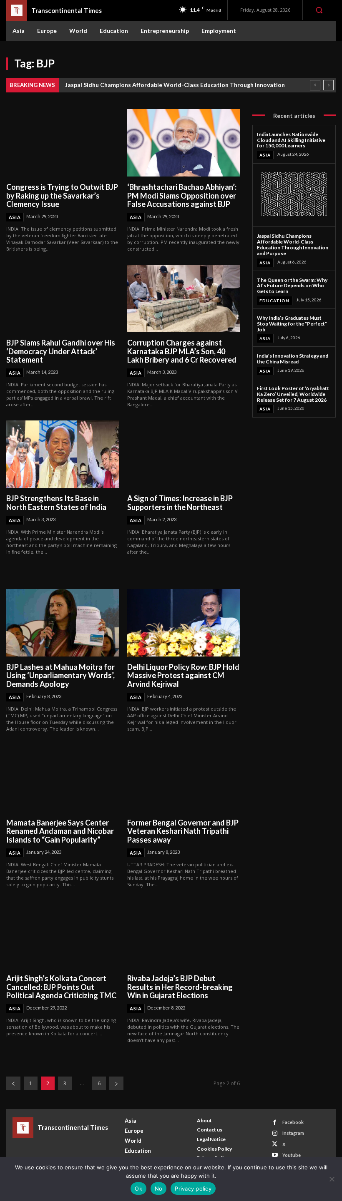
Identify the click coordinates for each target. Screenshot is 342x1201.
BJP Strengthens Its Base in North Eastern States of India (56, 503)
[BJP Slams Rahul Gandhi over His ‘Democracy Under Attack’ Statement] (62, 298)
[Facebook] (274, 1122)
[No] (331, 1179)
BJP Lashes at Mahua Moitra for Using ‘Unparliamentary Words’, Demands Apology (60, 675)
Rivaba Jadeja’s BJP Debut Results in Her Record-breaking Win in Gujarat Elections (180, 987)
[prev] (315, 85)
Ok (138, 1188)
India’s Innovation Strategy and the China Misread (292, 359)
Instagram (293, 1133)
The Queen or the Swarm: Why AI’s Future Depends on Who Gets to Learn (292, 286)
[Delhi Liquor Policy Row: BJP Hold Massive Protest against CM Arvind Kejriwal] (183, 622)
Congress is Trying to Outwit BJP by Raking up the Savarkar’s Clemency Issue (62, 195)
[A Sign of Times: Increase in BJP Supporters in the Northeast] (183, 454)
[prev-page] (13, 1083)
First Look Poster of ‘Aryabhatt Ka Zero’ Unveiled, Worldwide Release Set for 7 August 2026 (293, 394)
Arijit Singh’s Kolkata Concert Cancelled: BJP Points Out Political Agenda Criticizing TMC (61, 987)
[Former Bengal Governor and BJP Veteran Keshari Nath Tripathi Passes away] (183, 778)
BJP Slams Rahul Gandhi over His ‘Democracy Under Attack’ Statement (60, 351)
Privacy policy (193, 1188)
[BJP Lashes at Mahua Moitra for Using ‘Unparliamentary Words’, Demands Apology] (62, 622)
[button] (319, 10)
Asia (15, 217)
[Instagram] (274, 1133)
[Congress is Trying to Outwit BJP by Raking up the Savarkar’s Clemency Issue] (62, 143)
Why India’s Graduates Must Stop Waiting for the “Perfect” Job (292, 324)
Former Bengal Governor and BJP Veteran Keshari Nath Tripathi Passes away (183, 831)
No (159, 1188)
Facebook (293, 1122)
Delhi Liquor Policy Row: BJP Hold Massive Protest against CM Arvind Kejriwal (183, 675)
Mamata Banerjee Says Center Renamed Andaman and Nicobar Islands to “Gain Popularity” (60, 831)
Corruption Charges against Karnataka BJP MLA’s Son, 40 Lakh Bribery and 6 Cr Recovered (181, 351)
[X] (274, 1144)
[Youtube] (274, 1155)
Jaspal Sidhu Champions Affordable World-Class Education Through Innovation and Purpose (292, 244)
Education (274, 300)
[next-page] (116, 1083)
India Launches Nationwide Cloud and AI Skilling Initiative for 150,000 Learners (291, 140)
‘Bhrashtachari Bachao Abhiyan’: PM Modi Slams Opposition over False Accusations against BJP (181, 195)
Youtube (291, 1155)
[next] (328, 85)
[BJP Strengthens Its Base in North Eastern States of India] (62, 454)
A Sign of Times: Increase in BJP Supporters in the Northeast (180, 503)
